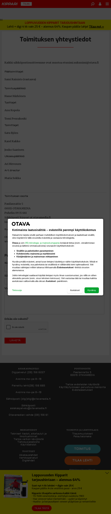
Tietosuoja (17, 290)
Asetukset (75, 290)
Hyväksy (91, 290)
